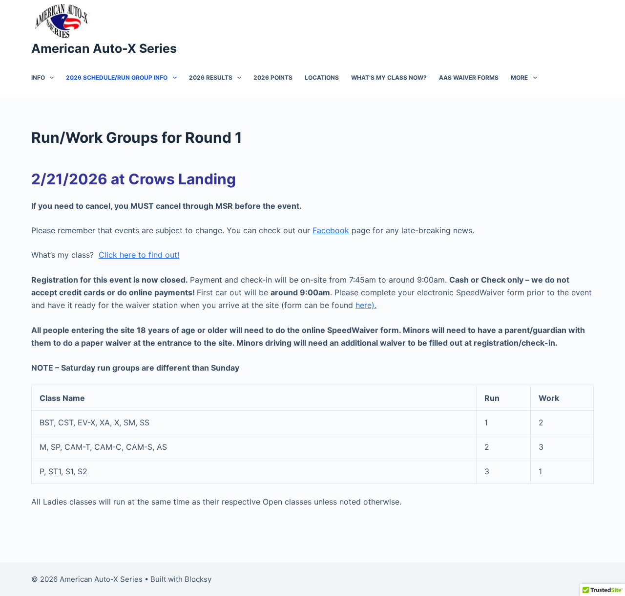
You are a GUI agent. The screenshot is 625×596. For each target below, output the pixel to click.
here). (365, 305)
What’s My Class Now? (389, 77)
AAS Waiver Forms (469, 77)
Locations (322, 77)
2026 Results (210, 77)
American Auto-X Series (104, 48)
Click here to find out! (139, 255)
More (519, 77)
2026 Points (272, 77)
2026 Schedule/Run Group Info (116, 77)
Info (38, 77)
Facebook (330, 230)
